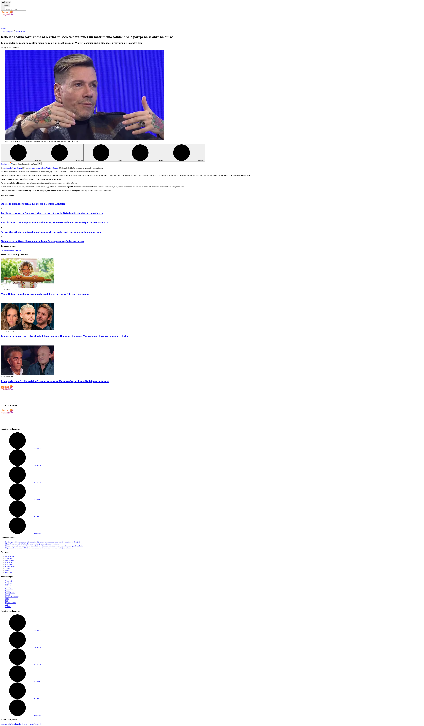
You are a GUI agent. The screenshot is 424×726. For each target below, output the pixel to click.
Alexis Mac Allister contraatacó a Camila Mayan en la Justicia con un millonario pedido (51, 231)
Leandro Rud (5, 250)
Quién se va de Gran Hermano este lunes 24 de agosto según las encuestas (42, 241)
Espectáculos (20, 31)
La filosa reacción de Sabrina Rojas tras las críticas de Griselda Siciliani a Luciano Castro (52, 213)
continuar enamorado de (43, 168)
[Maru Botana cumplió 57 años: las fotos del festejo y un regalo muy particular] (212, 273)
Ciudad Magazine (7, 31)
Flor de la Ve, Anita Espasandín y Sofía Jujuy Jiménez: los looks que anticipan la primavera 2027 (56, 222)
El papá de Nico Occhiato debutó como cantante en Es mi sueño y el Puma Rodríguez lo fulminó (55, 381)
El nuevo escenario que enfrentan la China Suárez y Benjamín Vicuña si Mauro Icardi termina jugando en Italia (64, 336)
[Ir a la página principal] (17, 26)
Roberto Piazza (15, 250)
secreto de (12, 168)
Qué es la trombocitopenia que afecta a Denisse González (33, 203)
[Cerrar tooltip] (39, 163)
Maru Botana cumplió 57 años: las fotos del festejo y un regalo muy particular (45, 293)
